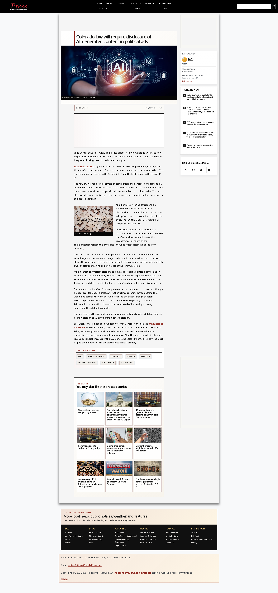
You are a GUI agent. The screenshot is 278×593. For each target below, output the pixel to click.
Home (99, 3)
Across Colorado (96, 356)
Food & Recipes (172, 532)
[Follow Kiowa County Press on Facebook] (193, 170)
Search (194, 532)
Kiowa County (95, 532)
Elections (67, 542)
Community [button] (134, 3)
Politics (67, 539)
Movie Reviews (172, 536)
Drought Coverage (148, 539)
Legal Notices (120, 545)
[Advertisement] (119, 130)
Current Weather (147, 532)
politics (131, 356)
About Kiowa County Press (202, 539)
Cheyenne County (96, 536)
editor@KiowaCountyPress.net (85, 565)
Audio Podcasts (172, 539)
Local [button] (109, 3)
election (145, 356)
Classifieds (165, 3)
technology (126, 363)
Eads (91, 542)
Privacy (194, 542)
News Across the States (73, 536)
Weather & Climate (148, 536)
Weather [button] (149, 3)
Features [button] (101, 8)
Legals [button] (135, 8)
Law (80, 356)
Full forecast (187, 81)
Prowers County (95, 539)
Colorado (115, 356)
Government (108, 363)
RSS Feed (195, 536)
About (167, 8)
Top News (68, 532)
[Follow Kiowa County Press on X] (185, 170)
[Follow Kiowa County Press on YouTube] (209, 170)
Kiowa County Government (126, 536)
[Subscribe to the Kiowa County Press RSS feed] (201, 170)
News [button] (120, 3)
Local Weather (146, 542)
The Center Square (87, 363)
